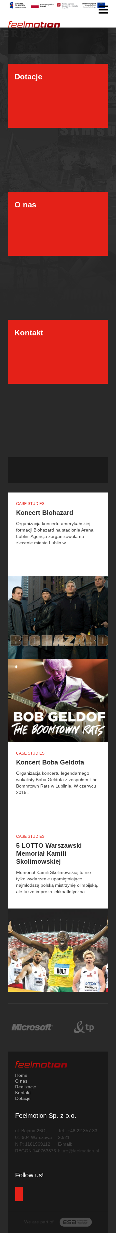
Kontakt (23, 1092)
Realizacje (25, 1086)
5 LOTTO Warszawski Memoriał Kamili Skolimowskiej (49, 853)
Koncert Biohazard (44, 512)
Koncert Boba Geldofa (50, 762)
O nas (21, 1081)
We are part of (39, 1221)
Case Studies (30, 503)
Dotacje (23, 1098)
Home (21, 1075)
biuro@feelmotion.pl (78, 1150)
